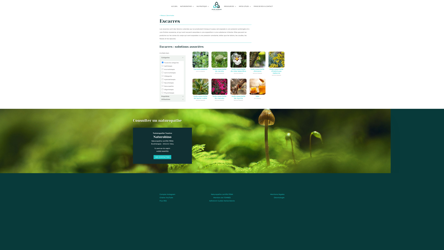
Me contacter (162, 157)
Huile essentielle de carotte (219, 70)
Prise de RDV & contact (263, 6)
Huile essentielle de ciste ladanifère (238, 70)
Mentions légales (277, 194)
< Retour (163, 15)
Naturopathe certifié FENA (222, 194)
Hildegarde (168, 76)
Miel (257, 96)
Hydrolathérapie (169, 79)
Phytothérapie (169, 93)
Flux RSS (163, 201)
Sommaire (170, 15)
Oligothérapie (169, 89)
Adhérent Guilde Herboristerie (222, 201)
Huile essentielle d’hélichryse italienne (276, 71)
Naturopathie (186, 6)
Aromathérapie (169, 69)
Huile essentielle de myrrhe (238, 97)
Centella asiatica (200, 69)
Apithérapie (168, 66)
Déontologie (279, 198)
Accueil (174, 6)
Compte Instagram (167, 194)
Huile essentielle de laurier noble (200, 97)
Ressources (229, 6)
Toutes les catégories (171, 63)
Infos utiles (244, 6)
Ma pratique (202, 6)
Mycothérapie (169, 83)
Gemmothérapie (170, 73)
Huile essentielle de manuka (219, 97)
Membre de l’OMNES (222, 198)
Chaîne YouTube (166, 198)
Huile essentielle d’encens (257, 70)
